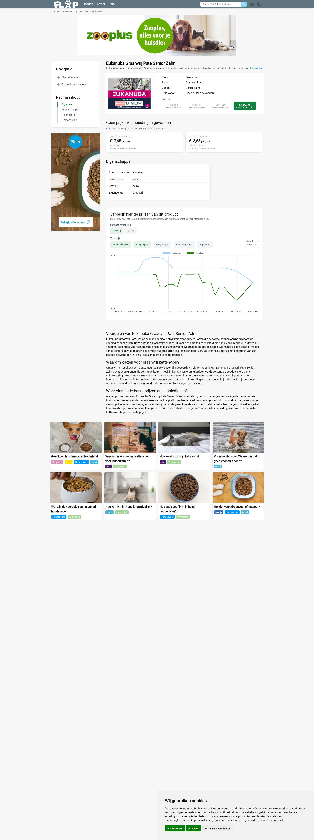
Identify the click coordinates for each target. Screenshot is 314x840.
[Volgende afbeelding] (132, 110)
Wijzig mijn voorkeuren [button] (217, 828)
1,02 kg (130, 230)
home (56, 11)
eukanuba (67, 11)
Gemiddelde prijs (120, 244)
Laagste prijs (142, 244)
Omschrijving (69, 120)
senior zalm (97, 11)
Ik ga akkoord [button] (175, 828)
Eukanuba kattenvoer (73, 84)
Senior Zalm (193, 87)
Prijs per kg (205, 244)
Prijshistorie (68, 114)
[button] (255, 4)
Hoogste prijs (162, 244)
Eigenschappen (70, 109)
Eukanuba (191, 77)
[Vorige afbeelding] (126, 110)
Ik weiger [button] (193, 828)
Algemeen (67, 104)
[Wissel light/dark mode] (259, 4)
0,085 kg (117, 230)
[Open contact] (252, 4)
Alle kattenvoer (69, 77)
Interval (249, 241)
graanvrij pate (82, 11)
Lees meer (256, 68)
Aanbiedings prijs (184, 244)
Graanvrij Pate (194, 82)
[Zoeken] (244, 4)
